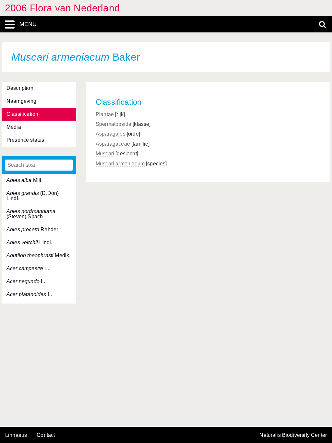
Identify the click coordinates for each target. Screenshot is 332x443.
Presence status (25, 140)
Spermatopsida (113, 124)
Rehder (32, 229)
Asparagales (110, 134)
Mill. (24, 180)
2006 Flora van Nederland (62, 8)
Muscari (105, 153)
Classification (22, 114)
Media (13, 127)
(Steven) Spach (30, 214)
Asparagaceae (113, 144)
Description (19, 88)
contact (46, 435)
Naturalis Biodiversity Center (293, 435)
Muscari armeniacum (120, 163)
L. (27, 268)
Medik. (38, 255)
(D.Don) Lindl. (32, 195)
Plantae (105, 114)
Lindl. (29, 242)
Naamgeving (21, 101)
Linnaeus (16, 435)
